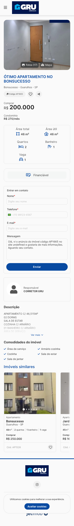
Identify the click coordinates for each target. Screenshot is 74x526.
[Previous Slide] (7, 45)
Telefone (12, 209)
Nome (11, 195)
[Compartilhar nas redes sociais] (39, 94)
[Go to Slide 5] (34, 409)
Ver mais (35, 335)
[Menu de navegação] (5, 7)
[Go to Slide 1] (24, 409)
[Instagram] (37, 484)
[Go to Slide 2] (26, 409)
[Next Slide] (67, 45)
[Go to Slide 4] (31, 409)
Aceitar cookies (37, 506)
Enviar (37, 266)
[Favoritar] (30, 94)
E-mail (11, 222)
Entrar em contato (17, 190)
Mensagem (13, 236)
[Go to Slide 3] (29, 409)
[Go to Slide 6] (36, 409)
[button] (37, 45)
